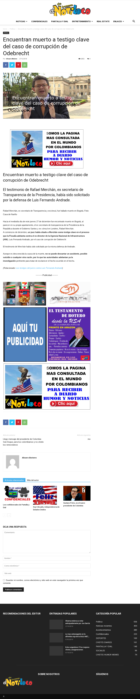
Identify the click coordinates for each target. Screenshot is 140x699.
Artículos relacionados (14, 480)
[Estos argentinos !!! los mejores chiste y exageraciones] (56, 651)
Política (12, 29)
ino (89, 439)
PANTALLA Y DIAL (59, 21)
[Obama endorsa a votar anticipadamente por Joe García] (56, 624)
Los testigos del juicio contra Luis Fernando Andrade (39, 268)
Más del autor (33, 480)
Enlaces (117, 21)
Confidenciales (39, 21)
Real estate (103, 21)
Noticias (20, 21)
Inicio (5, 29)
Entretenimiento (81, 21)
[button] (133, 21)
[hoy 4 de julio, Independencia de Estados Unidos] (46, 495)
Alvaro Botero (11, 59)
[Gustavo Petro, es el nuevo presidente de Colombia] (77, 493)
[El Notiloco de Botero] (70, 9)
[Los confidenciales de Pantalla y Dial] (16, 494)
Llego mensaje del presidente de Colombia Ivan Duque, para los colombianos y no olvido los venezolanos (23, 442)
